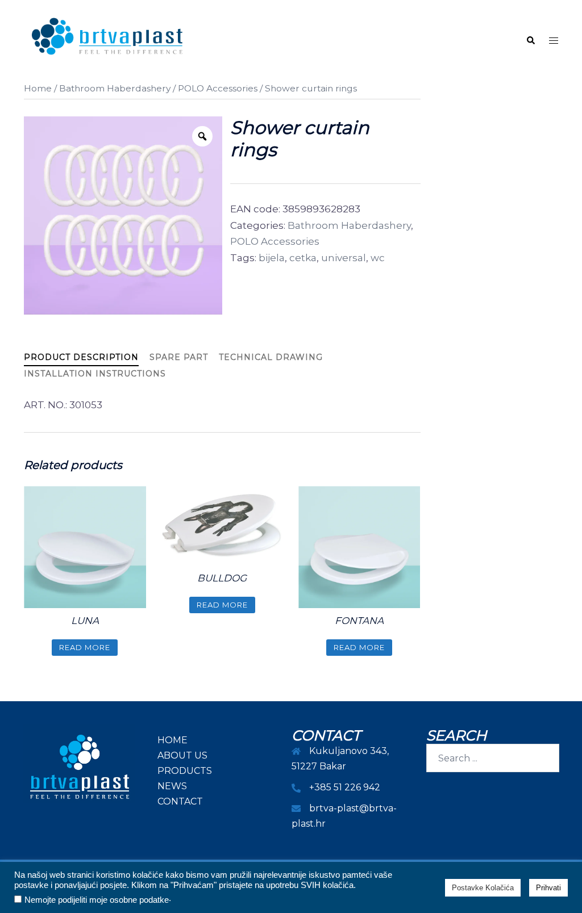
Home (38, 88)
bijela (272, 257)
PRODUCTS (184, 770)
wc (378, 257)
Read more (84, 647)
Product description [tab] (81, 357)
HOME (172, 740)
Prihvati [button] (548, 887)
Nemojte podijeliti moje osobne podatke (96, 899)
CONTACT (180, 801)
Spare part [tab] (178, 357)
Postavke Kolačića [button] (483, 887)
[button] (530, 40)
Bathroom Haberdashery (115, 88)
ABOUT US (182, 755)
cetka (303, 257)
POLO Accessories (217, 88)
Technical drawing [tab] (271, 357)
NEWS (172, 786)
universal (343, 257)
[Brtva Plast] (107, 39)
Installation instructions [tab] (95, 373)
